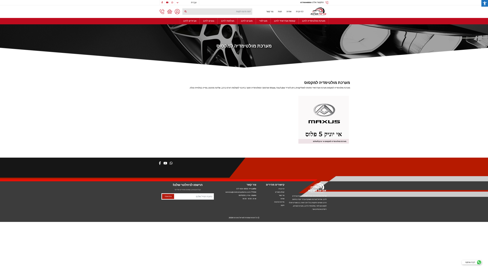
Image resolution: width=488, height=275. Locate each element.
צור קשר (269, 11)
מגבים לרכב (247, 20)
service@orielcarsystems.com (238, 192)
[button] (484, 3)
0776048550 (305, 2)
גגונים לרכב (208, 20)
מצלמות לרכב (227, 20)
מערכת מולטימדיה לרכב (313, 20)
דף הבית (299, 11)
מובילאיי (263, 20)
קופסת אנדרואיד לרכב (284, 20)
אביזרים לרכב (189, 20)
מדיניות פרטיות (279, 202)
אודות (289, 11)
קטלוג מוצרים (279, 192)
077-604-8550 (242, 189)
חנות (280, 11)
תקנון (282, 205)
